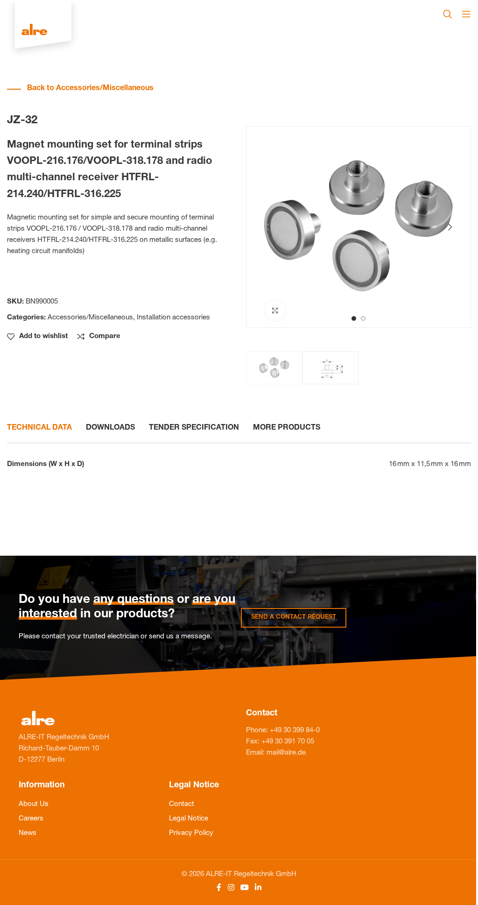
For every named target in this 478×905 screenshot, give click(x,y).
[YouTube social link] (244, 888)
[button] (267, 227)
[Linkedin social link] (258, 888)
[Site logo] (43, 30)
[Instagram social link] (231, 888)
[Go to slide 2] (363, 318)
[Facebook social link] (219, 888)
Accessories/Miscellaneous (90, 317)
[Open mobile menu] (466, 14)
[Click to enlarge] (275, 310)
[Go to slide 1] (353, 318)
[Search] (447, 14)
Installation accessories (173, 317)
